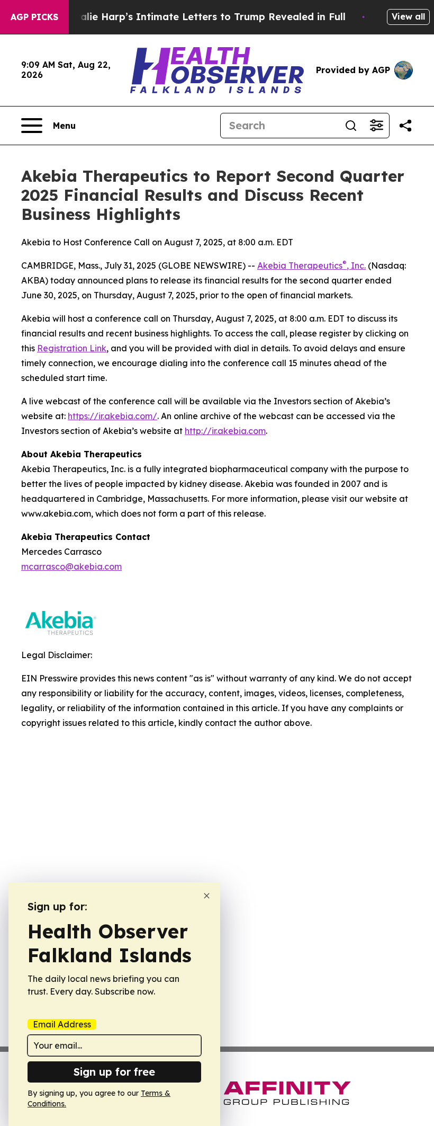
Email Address (62, 1024)
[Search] (351, 125)
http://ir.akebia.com (225, 430)
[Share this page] (405, 125)
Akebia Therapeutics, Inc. (311, 265)
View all (408, 16)
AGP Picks (34, 17)
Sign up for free (114, 1071)
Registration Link (71, 348)
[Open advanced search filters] (376, 125)
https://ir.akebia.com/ (112, 416)
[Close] (207, 896)
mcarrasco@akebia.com (71, 566)
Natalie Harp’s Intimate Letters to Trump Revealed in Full (204, 17)
